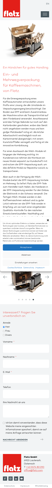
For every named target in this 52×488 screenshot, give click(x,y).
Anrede (6, 323)
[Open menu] (45, 14)
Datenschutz (28, 268)
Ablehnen (26, 255)
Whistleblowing (41, 486)
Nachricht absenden (15, 440)
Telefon (7, 387)
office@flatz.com (33, 470)
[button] (47, 220)
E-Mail (6, 372)
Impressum (40, 268)
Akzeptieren (26, 247)
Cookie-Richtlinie (14, 268)
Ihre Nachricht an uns (14, 402)
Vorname (7, 342)
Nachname (8, 357)
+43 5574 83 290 (35, 467)
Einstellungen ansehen (26, 262)
